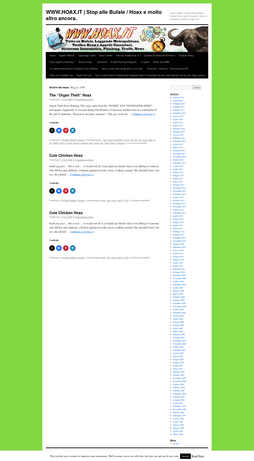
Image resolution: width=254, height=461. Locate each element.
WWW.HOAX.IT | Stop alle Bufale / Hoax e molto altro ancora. (104, 15)
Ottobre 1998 (178, 412)
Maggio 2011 (178, 222)
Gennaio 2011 (179, 234)
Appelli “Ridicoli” (67, 55)
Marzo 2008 (178, 331)
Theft (106, 143)
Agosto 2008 (178, 315)
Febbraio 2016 (179, 128)
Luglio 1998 (178, 421)
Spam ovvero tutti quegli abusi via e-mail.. (123, 68)
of (65, 143)
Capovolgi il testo (87, 55)
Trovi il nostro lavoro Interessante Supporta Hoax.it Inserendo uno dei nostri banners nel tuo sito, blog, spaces (150, 75)
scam (91, 143)
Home (52, 55)
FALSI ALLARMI (161, 62)
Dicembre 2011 (179, 203)
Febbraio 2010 (179, 268)
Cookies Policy (186, 55)
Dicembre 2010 (179, 237)
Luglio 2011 (178, 215)
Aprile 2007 (178, 365)
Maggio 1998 (178, 428)
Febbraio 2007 (179, 371)
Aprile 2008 (178, 328)
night (61, 143)
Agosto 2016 (178, 116)
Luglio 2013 (178, 169)
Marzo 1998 (178, 434)
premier (84, 143)
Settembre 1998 (179, 415)
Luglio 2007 (178, 356)
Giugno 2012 (178, 197)
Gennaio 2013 (179, 184)
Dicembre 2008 (179, 303)
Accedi (176, 443)
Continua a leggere (143, 114)
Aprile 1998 (178, 431)
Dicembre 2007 (179, 340)
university (120, 143)
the (101, 143)
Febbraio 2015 (179, 138)
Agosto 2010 (178, 250)
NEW (55, 143)
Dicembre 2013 (179, 153)
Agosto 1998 (178, 418)
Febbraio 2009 (179, 297)
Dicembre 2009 (179, 275)
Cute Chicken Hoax (66, 155)
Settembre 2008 (179, 312)
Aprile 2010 (178, 262)
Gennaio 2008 (179, 337)
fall (136, 139)
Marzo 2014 (178, 147)
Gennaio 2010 (179, 272)
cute (108, 200)
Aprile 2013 (178, 178)
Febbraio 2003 (179, 396)
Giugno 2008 (178, 321)
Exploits (145, 62)
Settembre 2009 (179, 284)
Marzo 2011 (178, 228)
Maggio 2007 (178, 362)
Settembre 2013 (179, 162)
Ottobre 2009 (178, 281)
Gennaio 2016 (179, 131)
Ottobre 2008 (178, 309)
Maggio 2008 (178, 325)
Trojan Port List (84, 75)
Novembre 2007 (179, 343)
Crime (126, 139)
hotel (150, 139)
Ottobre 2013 (178, 159)
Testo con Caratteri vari (61, 75)
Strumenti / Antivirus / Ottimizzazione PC (168, 68)
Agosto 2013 (178, 166)
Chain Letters (105, 55)
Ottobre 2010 (178, 244)
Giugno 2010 (178, 256)
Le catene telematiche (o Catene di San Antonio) (74, 68)
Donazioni (102, 62)
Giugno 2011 (178, 219)
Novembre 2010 (179, 240)
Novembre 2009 (179, 278)
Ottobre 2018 (178, 97)
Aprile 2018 (178, 100)
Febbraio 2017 (179, 106)
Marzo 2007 (178, 368)
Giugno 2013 (178, 172)
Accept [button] (185, 456)
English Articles (69, 139)
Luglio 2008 (178, 318)
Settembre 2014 (179, 141)
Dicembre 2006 (179, 378)
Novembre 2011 (179, 206)
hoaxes (81, 139)
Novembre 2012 (179, 191)
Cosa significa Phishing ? (62, 62)
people (76, 143)
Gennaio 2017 (179, 109)
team (97, 143)
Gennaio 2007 (179, 375)
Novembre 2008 (179, 306)
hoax (144, 139)
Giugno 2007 (178, 359)
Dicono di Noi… (86, 62)
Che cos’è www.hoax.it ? (128, 55)
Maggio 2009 (178, 290)
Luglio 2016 (178, 119)
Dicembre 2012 (179, 187)
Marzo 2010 (178, 265)
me (50, 143)
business (118, 139)
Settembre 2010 (179, 247)
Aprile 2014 (178, 144)
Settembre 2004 (179, 393)
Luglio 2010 (178, 253)
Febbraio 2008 (179, 334)
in (155, 139)
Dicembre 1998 (179, 406)
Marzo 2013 (178, 181)
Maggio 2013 (178, 175)
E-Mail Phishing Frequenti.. (124, 62)
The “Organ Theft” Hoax (70, 95)
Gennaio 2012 (179, 200)
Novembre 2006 (179, 381)
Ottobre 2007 (178, 346)
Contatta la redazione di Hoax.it (159, 55)
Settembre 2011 (179, 212)
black (110, 139)
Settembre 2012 (179, 194)
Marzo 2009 (178, 293)
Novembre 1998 (179, 409)
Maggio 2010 (178, 259)
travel (112, 143)
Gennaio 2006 (179, 390)
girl (139, 139)
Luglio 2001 (178, 403)
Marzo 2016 (178, 125)
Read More (197, 456)
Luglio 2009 (178, 287)
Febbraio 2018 (179, 103)
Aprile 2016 (178, 122)
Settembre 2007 (179, 350)
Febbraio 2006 (179, 387)
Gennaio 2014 (179, 150)
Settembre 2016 (179, 113)
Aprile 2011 (178, 225)
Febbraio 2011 (179, 231)
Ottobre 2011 (178, 209)
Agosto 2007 (178, 353)
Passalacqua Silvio (84, 99)
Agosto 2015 (178, 134)
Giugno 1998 (178, 424)
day (132, 139)
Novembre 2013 (179, 156)
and (105, 139)
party (69, 143)
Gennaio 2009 (179, 300)
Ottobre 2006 (178, 384)
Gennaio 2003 (179, 399)
